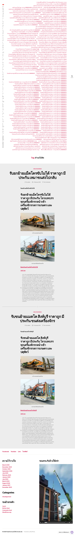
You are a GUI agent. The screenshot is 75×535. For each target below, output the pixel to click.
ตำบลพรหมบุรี (32, 283)
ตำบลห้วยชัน (24, 285)
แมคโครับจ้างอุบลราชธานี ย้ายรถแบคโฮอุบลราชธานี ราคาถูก (25, 149)
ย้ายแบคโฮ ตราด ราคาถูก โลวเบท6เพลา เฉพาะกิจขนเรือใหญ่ (53, 33)
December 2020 (7, 487)
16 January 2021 (37, 325)
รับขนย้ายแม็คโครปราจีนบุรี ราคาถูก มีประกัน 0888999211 (53, 96)
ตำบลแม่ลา (52, 285)
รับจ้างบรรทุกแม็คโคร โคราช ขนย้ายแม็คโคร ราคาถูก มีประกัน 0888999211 (50, 135)
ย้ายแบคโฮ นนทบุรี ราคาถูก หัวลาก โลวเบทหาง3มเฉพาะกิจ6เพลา (23, 35)
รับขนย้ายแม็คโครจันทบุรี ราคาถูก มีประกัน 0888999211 (54, 87)
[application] (56, 494)
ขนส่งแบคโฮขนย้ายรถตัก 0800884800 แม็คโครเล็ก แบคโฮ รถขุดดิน (51, 11)
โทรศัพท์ (24, 451)
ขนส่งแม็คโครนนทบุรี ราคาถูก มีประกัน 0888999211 (55, 21)
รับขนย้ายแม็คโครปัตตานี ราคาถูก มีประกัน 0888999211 (27, 97)
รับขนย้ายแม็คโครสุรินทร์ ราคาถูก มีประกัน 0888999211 (26, 122)
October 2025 (6, 469)
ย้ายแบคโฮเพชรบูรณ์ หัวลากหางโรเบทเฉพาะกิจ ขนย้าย (24, 64)
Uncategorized (37, 168)
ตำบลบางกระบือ (25, 280)
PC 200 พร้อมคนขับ (34, 276)
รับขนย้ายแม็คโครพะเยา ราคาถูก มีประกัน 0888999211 (54, 97)
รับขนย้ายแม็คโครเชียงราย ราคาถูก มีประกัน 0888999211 (54, 127)
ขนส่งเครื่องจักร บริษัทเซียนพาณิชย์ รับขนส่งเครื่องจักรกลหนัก (53, 9)
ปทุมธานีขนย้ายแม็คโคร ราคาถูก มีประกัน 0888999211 (54, 30)
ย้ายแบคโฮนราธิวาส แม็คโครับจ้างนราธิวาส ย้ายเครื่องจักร (27, 50)
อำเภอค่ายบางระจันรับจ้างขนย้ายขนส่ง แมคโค (43, 294)
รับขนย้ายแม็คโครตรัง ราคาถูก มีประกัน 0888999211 (55, 90)
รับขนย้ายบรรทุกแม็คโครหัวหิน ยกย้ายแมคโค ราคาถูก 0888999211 (51, 73)
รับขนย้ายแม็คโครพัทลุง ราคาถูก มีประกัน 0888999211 (26, 99)
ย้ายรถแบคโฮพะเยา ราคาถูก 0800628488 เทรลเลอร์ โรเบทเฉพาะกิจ (22, 33)
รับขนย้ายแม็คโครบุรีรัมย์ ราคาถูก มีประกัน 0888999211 (26, 96)
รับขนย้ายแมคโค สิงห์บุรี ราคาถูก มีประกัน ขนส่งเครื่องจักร (37, 318)
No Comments (47, 182)
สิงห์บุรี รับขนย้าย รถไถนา (43, 436)
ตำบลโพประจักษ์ (49, 287)
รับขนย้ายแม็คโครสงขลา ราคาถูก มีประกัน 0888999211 (54, 111)
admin (29, 182)
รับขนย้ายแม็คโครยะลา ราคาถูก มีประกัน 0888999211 (54, 102)
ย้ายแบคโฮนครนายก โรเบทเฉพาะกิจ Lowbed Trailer (27, 49)
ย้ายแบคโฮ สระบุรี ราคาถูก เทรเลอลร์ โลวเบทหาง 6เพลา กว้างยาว (52, 37)
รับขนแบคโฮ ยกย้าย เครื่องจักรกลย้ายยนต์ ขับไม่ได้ (23, 134)
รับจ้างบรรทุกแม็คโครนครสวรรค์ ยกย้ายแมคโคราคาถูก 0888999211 (26, 139)
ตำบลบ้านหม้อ (35, 424)
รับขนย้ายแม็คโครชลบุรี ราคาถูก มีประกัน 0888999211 (54, 89)
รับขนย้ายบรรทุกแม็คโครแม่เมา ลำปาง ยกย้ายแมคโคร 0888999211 (51, 80)
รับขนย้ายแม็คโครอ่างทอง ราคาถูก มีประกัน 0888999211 (54, 123)
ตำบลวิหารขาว (31, 284)
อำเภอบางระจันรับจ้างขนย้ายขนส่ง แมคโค (43, 295)
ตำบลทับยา (34, 278)
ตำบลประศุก (26, 283)
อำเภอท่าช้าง (24, 295)
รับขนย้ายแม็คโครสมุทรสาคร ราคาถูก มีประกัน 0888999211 (26, 116)
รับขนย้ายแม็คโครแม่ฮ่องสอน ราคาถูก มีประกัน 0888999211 (53, 132)
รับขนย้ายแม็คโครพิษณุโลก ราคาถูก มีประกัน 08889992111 (53, 99)
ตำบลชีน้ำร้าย (42, 277)
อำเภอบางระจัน (31, 295)
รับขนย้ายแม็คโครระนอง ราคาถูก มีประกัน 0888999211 (27, 106)
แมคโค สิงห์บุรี (31, 299)
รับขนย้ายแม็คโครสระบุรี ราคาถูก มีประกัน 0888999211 (54, 116)
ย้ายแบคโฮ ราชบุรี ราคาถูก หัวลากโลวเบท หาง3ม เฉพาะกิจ (23, 37)
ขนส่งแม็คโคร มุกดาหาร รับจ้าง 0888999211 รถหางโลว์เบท (53, 14)
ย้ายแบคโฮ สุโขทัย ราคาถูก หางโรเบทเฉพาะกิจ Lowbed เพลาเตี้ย (21, 40)
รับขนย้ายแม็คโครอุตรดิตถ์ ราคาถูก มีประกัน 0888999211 (26, 127)
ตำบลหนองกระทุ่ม (48, 284)
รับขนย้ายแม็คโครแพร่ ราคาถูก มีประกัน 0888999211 (55, 130)
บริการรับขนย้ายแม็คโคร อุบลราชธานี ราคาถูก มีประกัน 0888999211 (25, 30)
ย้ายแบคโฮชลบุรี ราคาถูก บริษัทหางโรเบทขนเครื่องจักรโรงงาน (53, 43)
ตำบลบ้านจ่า (28, 281)
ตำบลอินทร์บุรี (40, 285)
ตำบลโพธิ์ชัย (42, 287)
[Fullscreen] (71, 522)
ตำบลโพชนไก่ (31, 287)
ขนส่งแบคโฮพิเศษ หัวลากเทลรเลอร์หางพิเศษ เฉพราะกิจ (54, 12)
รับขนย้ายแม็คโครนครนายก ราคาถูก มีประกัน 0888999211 (53, 92)
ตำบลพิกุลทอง (49, 283)
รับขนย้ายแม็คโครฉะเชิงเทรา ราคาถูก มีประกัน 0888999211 (27, 89)
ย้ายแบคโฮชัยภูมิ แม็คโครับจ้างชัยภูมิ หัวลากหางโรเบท (24, 45)
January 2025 (6, 477)
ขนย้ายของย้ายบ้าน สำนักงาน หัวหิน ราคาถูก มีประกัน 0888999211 (52, 4)
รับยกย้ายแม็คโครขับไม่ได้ (42, 291)
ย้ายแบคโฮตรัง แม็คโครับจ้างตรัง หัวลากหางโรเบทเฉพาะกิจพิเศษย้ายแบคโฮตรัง (49, 47)
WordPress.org (6, 512)
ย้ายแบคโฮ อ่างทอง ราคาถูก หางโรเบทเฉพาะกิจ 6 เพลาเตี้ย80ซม (52, 40)
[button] (56, 494)
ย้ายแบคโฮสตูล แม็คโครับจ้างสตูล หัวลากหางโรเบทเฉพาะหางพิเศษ (52, 59)
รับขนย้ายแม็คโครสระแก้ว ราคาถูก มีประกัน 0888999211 (22, 118)
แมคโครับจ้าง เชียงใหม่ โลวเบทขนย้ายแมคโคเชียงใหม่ (26, 144)
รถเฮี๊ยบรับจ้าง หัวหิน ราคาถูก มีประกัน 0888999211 (55, 70)
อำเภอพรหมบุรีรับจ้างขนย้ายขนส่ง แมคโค (37, 297)
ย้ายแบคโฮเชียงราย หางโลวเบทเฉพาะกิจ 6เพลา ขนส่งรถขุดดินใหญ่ (52, 63)
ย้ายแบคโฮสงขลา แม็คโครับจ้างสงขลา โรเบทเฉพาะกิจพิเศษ (22, 59)
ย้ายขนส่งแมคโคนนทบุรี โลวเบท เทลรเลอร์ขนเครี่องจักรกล (54, 31)
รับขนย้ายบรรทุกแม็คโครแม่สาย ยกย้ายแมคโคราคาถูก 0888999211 (51, 78)
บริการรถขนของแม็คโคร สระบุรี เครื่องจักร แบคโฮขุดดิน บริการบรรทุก (51, 28)
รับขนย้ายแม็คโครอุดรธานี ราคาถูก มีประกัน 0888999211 (54, 125)
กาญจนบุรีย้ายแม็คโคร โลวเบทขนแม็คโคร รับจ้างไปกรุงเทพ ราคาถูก (51, 2)
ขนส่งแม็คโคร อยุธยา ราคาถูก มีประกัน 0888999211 (55, 16)
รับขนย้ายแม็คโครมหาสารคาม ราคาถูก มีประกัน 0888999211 (53, 101)
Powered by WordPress (29, 531)
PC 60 (40, 276)
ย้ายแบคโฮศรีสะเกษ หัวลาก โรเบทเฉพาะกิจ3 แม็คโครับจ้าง (53, 57)
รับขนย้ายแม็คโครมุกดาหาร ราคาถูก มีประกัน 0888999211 (28, 102)
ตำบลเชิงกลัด (46, 285)
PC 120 (28, 276)
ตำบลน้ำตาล (50, 278)
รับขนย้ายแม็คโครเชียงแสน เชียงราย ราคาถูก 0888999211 (26, 128)
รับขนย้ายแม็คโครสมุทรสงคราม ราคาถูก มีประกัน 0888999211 (23, 115)
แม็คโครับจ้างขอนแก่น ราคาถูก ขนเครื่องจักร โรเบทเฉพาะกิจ (53, 144)
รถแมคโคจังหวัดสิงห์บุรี (30, 290)
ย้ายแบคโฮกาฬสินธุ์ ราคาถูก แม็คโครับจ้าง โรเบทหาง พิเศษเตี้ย (53, 42)
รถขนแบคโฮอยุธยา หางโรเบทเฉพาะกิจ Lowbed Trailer (26, 66)
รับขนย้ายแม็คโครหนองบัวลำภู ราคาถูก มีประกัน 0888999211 (26, 123)
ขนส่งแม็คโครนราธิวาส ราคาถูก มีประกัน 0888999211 (31, 23)
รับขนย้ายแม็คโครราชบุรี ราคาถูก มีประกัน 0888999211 (27, 108)
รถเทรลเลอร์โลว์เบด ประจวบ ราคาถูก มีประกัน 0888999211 (29, 70)
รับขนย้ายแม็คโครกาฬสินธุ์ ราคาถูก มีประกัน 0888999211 (54, 85)
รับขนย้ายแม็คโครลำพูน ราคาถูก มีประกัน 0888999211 (27, 109)
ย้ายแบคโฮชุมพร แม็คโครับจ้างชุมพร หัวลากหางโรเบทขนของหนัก (52, 45)
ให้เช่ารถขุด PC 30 (38, 299)
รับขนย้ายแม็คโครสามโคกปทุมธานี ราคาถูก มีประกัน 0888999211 (52, 118)
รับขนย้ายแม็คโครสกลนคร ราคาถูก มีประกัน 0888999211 (27, 111)
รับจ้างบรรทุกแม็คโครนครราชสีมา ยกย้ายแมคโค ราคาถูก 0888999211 (51, 137)
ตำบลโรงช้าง (31, 288)
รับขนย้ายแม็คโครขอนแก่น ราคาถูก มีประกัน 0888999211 (27, 87)
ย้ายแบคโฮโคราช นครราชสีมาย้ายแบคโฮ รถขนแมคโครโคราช (52, 64)
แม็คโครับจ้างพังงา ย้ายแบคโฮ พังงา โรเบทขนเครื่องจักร (54, 146)
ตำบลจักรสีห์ (35, 277)
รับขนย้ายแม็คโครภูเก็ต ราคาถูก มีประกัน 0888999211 (25, 101)
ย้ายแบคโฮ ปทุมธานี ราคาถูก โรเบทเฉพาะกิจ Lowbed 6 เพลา (53, 35)
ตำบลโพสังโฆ (25, 288)
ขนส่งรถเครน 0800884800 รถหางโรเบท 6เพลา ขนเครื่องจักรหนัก (23, 9)
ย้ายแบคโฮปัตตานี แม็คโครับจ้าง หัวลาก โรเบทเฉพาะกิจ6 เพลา (53, 52)
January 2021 (6, 485)
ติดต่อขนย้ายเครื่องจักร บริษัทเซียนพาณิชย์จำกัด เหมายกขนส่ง (53, 24)
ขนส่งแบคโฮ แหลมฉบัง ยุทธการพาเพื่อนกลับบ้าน (23, 11)
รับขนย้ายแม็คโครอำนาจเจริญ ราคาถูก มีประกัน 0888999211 (25, 125)
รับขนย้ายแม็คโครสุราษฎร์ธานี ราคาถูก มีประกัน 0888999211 (53, 120)
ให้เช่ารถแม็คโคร (49, 443)
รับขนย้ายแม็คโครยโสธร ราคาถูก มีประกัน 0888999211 (27, 104)
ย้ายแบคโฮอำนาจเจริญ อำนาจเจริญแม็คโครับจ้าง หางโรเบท (53, 61)
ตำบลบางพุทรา (40, 280)
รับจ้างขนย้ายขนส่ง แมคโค (34, 434)
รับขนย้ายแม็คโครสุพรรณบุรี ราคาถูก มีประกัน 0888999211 (24, 120)
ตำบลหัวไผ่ (35, 285)
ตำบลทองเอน (29, 278)
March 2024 (5, 481)
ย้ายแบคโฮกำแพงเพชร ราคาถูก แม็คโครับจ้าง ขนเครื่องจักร (24, 43)
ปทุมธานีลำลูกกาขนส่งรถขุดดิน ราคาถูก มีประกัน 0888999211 (25, 31)
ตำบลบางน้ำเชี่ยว (32, 280)
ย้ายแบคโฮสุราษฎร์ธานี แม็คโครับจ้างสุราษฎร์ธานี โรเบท (25, 61)
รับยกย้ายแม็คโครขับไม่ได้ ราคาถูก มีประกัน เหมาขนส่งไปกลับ (37, 175)
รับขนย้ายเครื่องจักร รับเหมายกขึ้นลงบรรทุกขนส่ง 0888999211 (53, 82)
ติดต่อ (29, 267)
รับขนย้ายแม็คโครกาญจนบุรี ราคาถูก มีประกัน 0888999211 (26, 85)
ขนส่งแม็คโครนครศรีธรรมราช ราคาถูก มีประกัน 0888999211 (28, 21)
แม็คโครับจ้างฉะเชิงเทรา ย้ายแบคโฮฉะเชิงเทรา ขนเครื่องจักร (26, 146)
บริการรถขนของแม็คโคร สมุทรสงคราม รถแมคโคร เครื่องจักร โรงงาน (51, 26)
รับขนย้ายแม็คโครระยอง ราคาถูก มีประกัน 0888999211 (54, 106)
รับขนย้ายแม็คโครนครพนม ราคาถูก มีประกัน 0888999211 (54, 94)
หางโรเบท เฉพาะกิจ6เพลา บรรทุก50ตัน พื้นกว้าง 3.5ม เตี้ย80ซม (52, 141)
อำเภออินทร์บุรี (49, 297)
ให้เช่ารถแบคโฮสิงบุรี (47, 299)
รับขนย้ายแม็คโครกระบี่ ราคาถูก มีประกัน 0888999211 (54, 83)
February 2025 (6, 475)
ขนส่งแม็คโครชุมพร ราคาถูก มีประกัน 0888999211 (28, 19)
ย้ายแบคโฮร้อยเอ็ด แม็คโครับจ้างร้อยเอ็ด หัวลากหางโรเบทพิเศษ (22, 56)
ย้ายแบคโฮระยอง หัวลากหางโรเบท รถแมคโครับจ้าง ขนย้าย (26, 57)
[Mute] (69, 522)
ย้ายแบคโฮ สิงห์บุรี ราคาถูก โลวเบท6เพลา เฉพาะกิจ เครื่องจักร (21, 38)
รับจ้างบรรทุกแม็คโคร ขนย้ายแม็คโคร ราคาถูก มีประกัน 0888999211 (51, 134)
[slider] (55, 522)
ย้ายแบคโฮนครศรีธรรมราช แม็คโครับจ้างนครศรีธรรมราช (54, 49)
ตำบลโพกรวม (25, 287)
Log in (4, 506)
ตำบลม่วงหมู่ (24, 284)
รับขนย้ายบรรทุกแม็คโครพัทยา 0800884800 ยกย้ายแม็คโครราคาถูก (51, 71)
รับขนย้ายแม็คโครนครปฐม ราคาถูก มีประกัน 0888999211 (26, 94)
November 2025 (7, 467)
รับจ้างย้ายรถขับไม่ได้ (32, 291)
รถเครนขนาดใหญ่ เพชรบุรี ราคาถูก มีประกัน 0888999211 (25, 68)
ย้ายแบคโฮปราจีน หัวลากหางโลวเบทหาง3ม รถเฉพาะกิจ (24, 52)
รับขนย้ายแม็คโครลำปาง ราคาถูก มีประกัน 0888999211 (54, 108)
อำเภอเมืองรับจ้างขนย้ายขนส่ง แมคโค (46, 441)
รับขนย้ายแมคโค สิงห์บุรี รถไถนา (42, 290)
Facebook (5, 451)
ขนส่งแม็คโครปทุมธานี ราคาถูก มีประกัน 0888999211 (25, 24)
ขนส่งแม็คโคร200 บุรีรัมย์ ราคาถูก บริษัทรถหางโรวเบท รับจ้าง (23, 17)
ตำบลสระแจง (37, 284)
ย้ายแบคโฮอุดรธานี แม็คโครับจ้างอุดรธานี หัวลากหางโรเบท (22, 63)
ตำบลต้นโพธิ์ (47, 277)
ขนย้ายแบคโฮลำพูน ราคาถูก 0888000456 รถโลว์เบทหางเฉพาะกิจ (27, 7)
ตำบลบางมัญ (45, 280)
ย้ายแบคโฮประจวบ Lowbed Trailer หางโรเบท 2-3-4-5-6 (54, 50)
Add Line (23, 270)
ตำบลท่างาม (45, 278)
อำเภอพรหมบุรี (25, 297)
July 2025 (5, 473)
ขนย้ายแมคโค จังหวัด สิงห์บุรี (48, 276)
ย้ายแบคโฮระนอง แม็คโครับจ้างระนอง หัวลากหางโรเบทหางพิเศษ (52, 56)
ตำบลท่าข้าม (39, 278)
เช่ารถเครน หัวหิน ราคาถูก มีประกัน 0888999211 (29, 142)
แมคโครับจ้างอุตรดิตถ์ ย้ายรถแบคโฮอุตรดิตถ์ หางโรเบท (54, 148)
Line (19, 451)
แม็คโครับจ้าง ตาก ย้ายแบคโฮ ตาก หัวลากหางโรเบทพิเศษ (54, 142)
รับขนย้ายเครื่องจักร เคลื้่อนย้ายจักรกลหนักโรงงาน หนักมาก (28, 83)
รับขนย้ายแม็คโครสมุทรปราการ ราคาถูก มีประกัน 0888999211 (53, 113)
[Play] (40, 522)
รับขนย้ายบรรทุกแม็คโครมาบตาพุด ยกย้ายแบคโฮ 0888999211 (21, 73)
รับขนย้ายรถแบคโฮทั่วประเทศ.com (14, 531)
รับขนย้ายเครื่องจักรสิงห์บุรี (40, 433)
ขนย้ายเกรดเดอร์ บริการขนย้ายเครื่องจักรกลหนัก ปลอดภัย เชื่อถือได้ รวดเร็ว (50, 5)
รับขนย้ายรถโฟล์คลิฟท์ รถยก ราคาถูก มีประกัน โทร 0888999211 (23, 82)
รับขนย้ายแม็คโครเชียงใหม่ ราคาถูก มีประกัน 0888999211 (54, 128)
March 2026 (5, 465)
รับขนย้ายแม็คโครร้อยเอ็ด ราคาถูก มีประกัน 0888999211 (54, 104)
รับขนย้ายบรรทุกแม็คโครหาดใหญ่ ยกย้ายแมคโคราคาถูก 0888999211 (51, 75)
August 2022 (6, 483)
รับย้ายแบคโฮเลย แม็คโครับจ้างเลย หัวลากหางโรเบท (55, 139)
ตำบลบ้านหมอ (35, 281)
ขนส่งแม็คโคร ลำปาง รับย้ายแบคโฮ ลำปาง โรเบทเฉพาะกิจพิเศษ (28, 16)
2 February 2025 (37, 182)
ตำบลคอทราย (25, 277)
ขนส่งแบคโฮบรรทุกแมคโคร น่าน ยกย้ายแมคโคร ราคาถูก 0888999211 (25, 12)
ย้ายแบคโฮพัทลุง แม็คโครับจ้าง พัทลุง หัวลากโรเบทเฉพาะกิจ (22, 54)
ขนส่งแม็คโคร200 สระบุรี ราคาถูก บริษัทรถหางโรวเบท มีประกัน (52, 17)
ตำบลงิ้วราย (30, 277)
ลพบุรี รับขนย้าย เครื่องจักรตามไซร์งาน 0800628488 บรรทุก (23, 141)
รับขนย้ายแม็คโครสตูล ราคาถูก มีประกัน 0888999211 (25, 113)
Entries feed (6, 508)
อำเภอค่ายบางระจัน (30, 294)
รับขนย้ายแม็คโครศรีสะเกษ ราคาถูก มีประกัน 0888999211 (54, 109)
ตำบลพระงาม (38, 283)
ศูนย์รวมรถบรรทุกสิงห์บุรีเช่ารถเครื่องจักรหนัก (37, 292)
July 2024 (5, 479)
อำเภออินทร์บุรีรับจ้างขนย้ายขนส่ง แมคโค (30, 298)
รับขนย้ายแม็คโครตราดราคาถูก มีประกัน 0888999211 (27, 92)
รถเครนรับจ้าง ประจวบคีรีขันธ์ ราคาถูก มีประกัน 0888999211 (53, 68)
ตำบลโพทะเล (37, 287)
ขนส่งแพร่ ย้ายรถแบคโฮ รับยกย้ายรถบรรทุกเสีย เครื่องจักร (26, 14)
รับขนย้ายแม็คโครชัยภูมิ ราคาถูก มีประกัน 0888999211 (29, 90)
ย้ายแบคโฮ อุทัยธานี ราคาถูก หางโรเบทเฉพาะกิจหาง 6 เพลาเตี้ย (23, 42)
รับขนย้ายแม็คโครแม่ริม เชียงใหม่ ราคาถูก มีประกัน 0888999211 (23, 132)
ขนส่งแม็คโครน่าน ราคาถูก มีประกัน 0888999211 (56, 23)
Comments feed (7, 510)
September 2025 (7, 471)
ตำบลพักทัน (43, 283)
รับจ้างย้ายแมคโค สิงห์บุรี (45, 434)
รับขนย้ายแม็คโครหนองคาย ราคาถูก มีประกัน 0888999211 (53, 122)
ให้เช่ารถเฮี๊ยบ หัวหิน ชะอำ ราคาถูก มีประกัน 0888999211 (54, 149)
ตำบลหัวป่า (30, 285)
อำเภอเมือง (41, 298)
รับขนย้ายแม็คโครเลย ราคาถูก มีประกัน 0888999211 (29, 130)
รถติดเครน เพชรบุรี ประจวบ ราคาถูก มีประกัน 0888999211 (53, 66)
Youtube (13, 451)
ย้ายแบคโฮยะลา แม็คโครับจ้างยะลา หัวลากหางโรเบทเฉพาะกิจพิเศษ (52, 54)
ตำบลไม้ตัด (36, 288)
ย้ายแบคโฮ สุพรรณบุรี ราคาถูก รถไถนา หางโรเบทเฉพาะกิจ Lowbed (51, 38)
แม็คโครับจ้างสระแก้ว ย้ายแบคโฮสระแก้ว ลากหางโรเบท (27, 148)
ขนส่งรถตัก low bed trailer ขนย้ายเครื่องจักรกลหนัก (55, 7)
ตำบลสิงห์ (42, 284)
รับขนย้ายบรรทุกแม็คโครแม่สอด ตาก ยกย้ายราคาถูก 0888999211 (52, 76)
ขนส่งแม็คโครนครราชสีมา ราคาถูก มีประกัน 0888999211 (54, 19)
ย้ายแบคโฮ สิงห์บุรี (42, 288)
